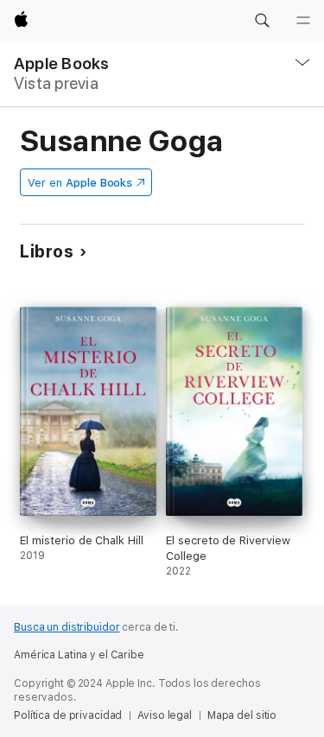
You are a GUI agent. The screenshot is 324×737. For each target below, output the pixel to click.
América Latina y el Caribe (79, 655)
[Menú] (303, 20)
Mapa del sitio (241, 715)
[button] (262, 20)
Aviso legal (164, 715)
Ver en (80, 182)
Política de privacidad (68, 715)
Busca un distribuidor (66, 627)
